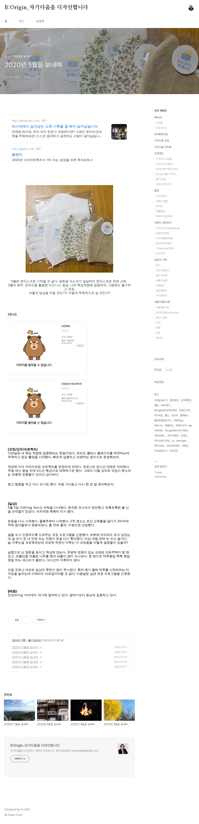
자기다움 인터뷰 (162, 147)
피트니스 (158, 425)
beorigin (181, 440)
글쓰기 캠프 (161, 317)
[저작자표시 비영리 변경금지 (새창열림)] (53, 620)
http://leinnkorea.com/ (26, 120)
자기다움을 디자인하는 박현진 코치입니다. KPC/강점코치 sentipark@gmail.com (54, 750)
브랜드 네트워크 (162, 222)
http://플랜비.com (23, 148)
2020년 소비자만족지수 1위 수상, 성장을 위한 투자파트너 (52, 160)
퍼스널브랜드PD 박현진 (176, 430)
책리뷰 (159, 206)
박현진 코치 (184, 410)
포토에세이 (161, 290)
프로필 (159, 122)
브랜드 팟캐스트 (164, 184)
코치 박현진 (160, 110)
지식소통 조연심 (162, 440)
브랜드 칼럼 (161, 201)
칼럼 (156, 190)
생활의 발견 (161, 280)
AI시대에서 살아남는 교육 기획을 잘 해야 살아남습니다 (55, 126)
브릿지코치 (161, 196)
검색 (182, 8)
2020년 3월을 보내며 (25, 661)
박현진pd (178, 420)
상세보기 (80, 345)
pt (173, 440)
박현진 (185, 445)
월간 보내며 (34, 640)
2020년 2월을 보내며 (25, 666)
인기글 (168, 369)
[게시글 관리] (27, 620)
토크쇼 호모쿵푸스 (165, 164)
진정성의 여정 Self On (71, 383)
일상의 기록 (18, 640)
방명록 (40, 21)
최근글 (157, 369)
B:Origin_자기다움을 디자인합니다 (46, 7)
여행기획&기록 (162, 302)
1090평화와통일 (164, 238)
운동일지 (160, 285)
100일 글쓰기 (161, 400)
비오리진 (173, 450)
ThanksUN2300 (165, 248)
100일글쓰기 (160, 450)
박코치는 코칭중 (164, 158)
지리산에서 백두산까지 (167, 169)
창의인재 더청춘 (164, 243)
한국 (158, 322)
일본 (158, 332)
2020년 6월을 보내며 (25, 652)
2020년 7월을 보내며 (25, 647)
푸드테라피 (161, 295)
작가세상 (158, 415)
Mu (190, 425)
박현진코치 (181, 425)
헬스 (167, 415)
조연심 (184, 435)
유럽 (158, 327)
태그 (21, 21)
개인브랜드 (159, 435)
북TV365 (161, 179)
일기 (158, 265)
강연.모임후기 (162, 270)
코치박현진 (186, 400)
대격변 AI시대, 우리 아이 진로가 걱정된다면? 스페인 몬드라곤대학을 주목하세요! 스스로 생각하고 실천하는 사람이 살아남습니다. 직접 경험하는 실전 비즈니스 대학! (57, 134)
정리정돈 (174, 400)
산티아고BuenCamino (167, 312)
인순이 (174, 415)
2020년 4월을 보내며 (25, 657)
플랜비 (17, 154)
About (158, 117)
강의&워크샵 (161, 134)
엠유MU (184, 415)
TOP (191, 811)
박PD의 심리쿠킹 (164, 216)
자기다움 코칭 (161, 140)
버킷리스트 (161, 127)
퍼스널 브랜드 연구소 (166, 174)
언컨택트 (65, 326)
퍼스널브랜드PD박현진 (165, 410)
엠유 (156, 405)
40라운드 (161, 253)
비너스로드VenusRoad (168, 228)
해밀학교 (169, 425)
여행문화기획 (162, 307)
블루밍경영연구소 (162, 420)
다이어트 (158, 430)
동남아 (159, 337)
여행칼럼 (160, 211)
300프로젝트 (162, 233)
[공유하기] (22, 620)
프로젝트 (159, 153)
